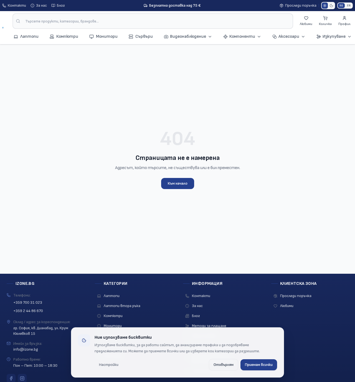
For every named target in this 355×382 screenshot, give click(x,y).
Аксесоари (288, 36)
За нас (41, 5)
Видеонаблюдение (188, 36)
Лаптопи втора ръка (122, 305)
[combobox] (152, 21)
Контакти (17, 5)
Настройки (108, 364)
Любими (286, 305)
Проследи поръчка (300, 5)
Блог (61, 5)
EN (349, 5)
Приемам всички (259, 364)
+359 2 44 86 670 (28, 310)
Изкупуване (334, 36)
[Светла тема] (325, 5)
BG (341, 5)
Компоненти (242, 36)
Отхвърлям (224, 364)
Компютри (113, 315)
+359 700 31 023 (27, 302)
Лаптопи (112, 295)
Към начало (177, 183)
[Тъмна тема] (331, 5)
